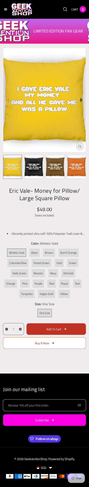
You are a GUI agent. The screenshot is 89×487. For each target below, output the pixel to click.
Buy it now (42, 343)
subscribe (42, 420)
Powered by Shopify (61, 459)
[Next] (81, 100)
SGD (43, 467)
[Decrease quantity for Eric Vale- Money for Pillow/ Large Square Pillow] (5, 329)
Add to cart (53, 329)
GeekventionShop (35, 459)
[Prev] (7, 100)
